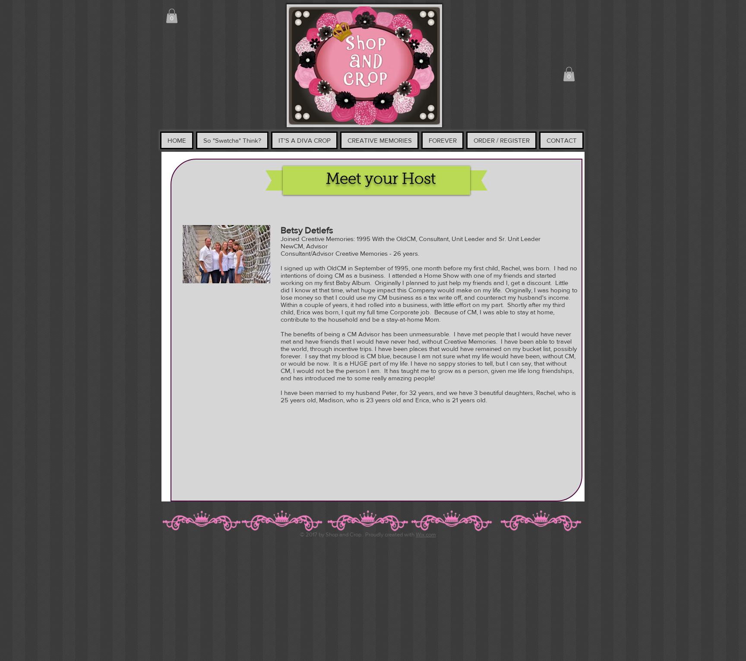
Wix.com (426, 534)
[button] (172, 16)
